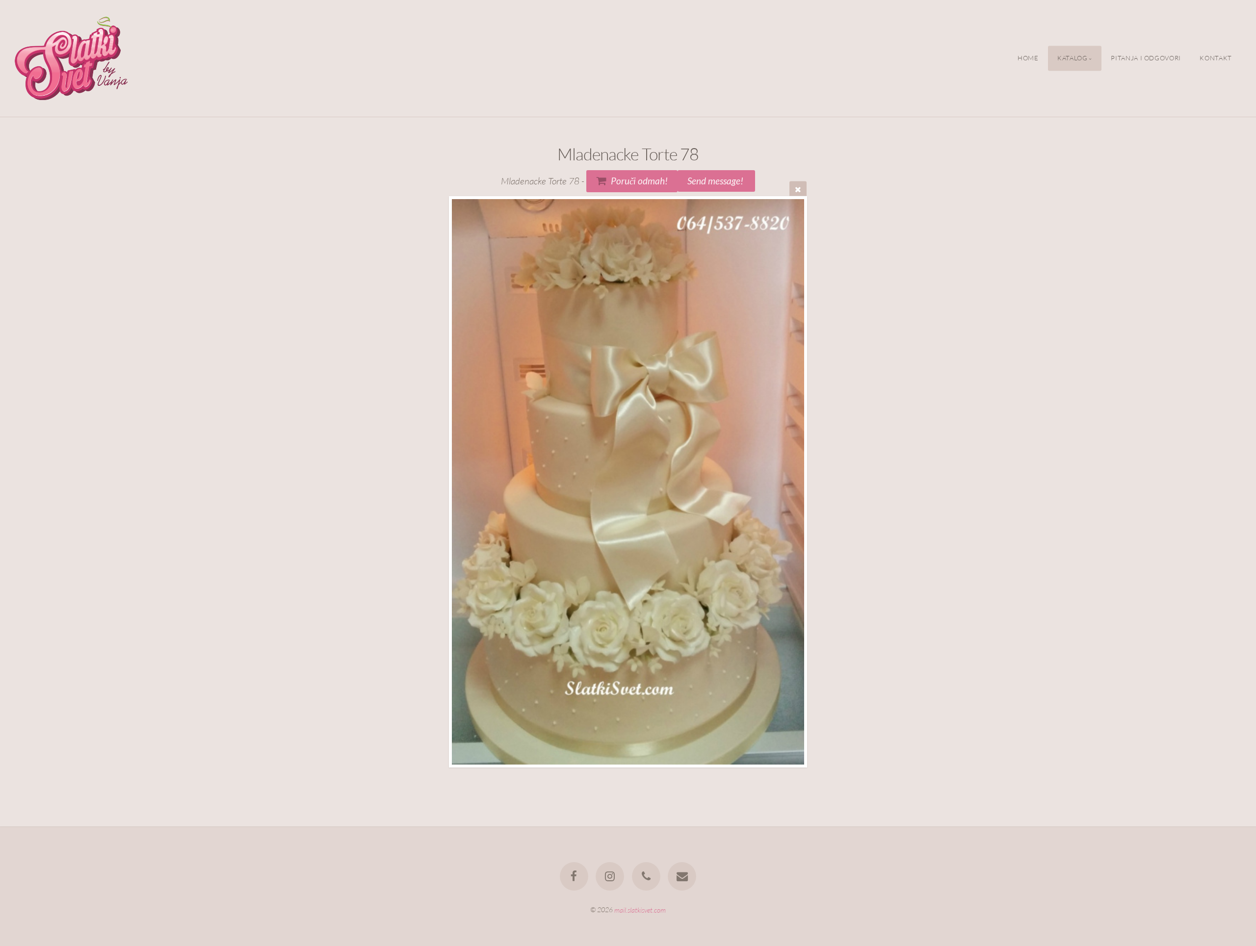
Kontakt (1215, 58)
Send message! (716, 180)
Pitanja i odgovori (1146, 58)
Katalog (1072, 58)
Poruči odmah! (639, 180)
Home (1028, 58)
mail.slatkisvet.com (640, 909)
